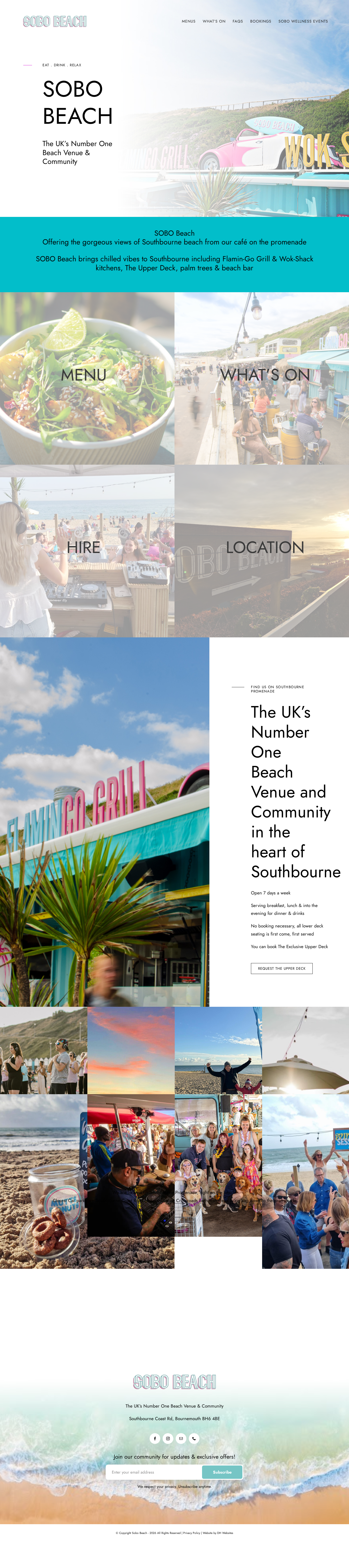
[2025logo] (55, 12)
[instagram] (168, 1438)
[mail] (181, 1438)
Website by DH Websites (217, 1533)
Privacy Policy (191, 1533)
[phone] (194, 1438)
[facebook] (155, 1438)
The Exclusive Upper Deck (303, 946)
